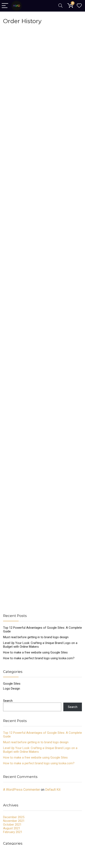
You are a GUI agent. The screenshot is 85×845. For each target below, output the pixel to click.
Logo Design (11, 688)
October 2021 (12, 824)
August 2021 (11, 828)
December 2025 (13, 817)
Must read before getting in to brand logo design (35, 637)
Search (8, 701)
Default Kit (52, 790)
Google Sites (11, 683)
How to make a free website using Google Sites (35, 652)
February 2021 (12, 832)
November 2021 (14, 821)
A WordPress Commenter (21, 790)
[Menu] (5, 5)
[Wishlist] (79, 5)
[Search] (60, 5)
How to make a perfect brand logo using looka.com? (38, 658)
